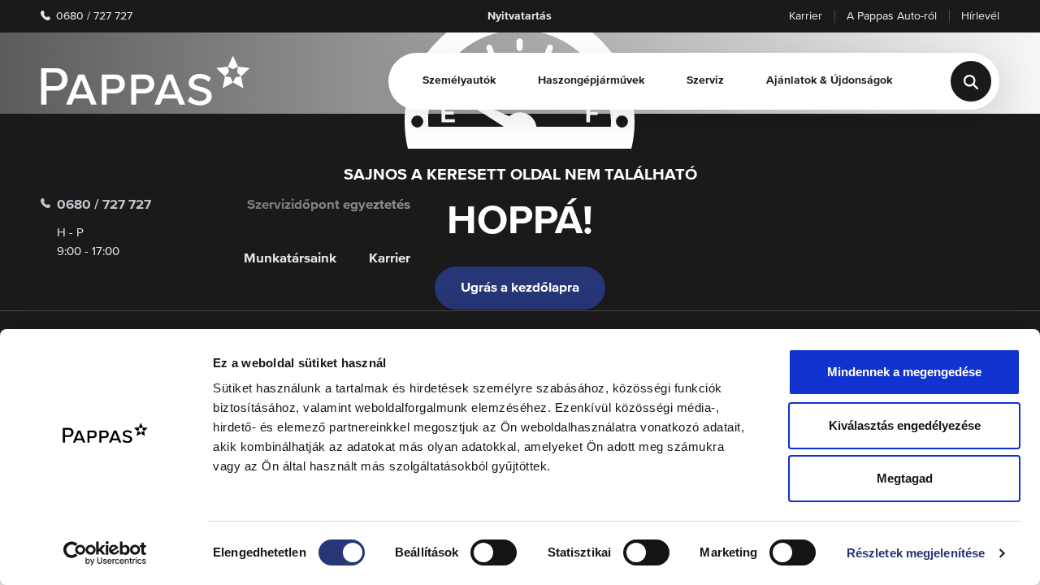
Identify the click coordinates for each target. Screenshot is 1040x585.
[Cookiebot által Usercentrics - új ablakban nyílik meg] (105, 553)
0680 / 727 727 (92, 16)
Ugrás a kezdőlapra (520, 288)
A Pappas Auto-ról (892, 16)
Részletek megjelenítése (916, 553)
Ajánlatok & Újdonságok (829, 80)
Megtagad (905, 478)
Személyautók (459, 80)
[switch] (493, 553)
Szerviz (705, 80)
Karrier (805, 16)
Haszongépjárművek (591, 80)
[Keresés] (971, 81)
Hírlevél (980, 16)
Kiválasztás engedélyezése (905, 425)
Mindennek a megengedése (904, 372)
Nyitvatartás (520, 16)
